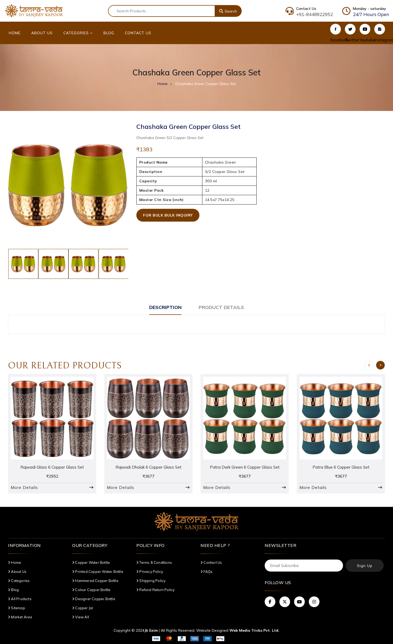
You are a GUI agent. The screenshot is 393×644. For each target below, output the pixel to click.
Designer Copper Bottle (94, 599)
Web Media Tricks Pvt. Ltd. (254, 630)
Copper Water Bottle (92, 562)
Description (165, 307)
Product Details (221, 307)
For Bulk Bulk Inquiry (168, 215)
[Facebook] (335, 29)
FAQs (208, 571)
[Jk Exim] (34, 10)
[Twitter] (350, 29)
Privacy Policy (150, 571)
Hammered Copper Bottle (96, 581)
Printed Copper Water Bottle (98, 571)
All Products (21, 599)
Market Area (21, 617)
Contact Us (138, 32)
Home (15, 32)
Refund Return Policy (156, 590)
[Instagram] (379, 29)
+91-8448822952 (314, 14)
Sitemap (17, 608)
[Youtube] (365, 29)
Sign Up (364, 565)
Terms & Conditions (155, 562)
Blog (108, 32)
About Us (42, 32)
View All (81, 617)
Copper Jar (83, 608)
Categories (76, 32)
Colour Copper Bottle (92, 590)
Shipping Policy (151, 581)
